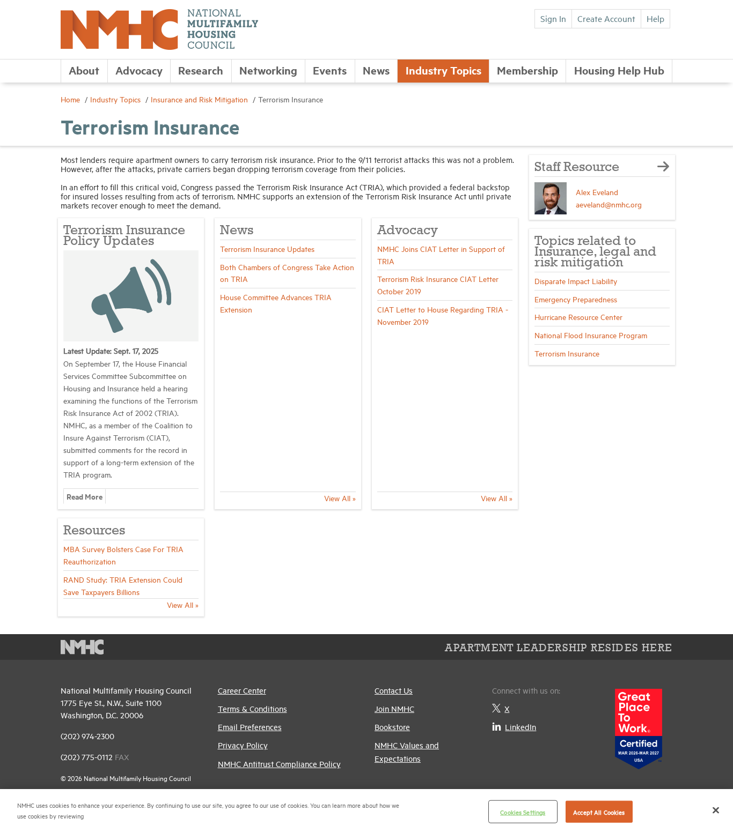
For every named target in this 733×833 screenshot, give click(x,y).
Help (655, 18)
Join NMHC (394, 708)
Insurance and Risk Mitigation (200, 99)
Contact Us (394, 690)
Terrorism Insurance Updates (267, 248)
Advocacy (139, 70)
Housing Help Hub (619, 70)
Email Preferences (250, 727)
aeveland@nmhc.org (609, 204)
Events (330, 70)
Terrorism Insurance (566, 353)
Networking (268, 70)
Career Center (242, 690)
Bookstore (392, 727)
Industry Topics (443, 70)
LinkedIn (520, 727)
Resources (94, 531)
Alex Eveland (597, 192)
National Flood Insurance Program (590, 335)
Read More (84, 496)
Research (200, 70)
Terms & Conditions (252, 708)
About (84, 70)
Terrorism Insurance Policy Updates (124, 236)
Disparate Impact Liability (575, 281)
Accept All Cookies (599, 811)
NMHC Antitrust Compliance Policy (279, 763)
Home (71, 99)
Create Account (606, 18)
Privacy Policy (243, 745)
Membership (527, 70)
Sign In (553, 18)
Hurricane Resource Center (578, 316)
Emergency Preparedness (575, 299)
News (376, 70)
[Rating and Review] (638, 725)
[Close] (716, 810)
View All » (340, 498)
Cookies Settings (522, 811)
